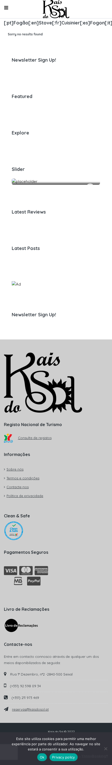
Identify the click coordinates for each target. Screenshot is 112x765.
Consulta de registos (35, 438)
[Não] (105, 748)
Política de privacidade (25, 496)
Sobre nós (15, 469)
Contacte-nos (18, 487)
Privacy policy (63, 757)
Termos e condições (23, 478)
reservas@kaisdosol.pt (30, 709)
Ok (42, 757)
